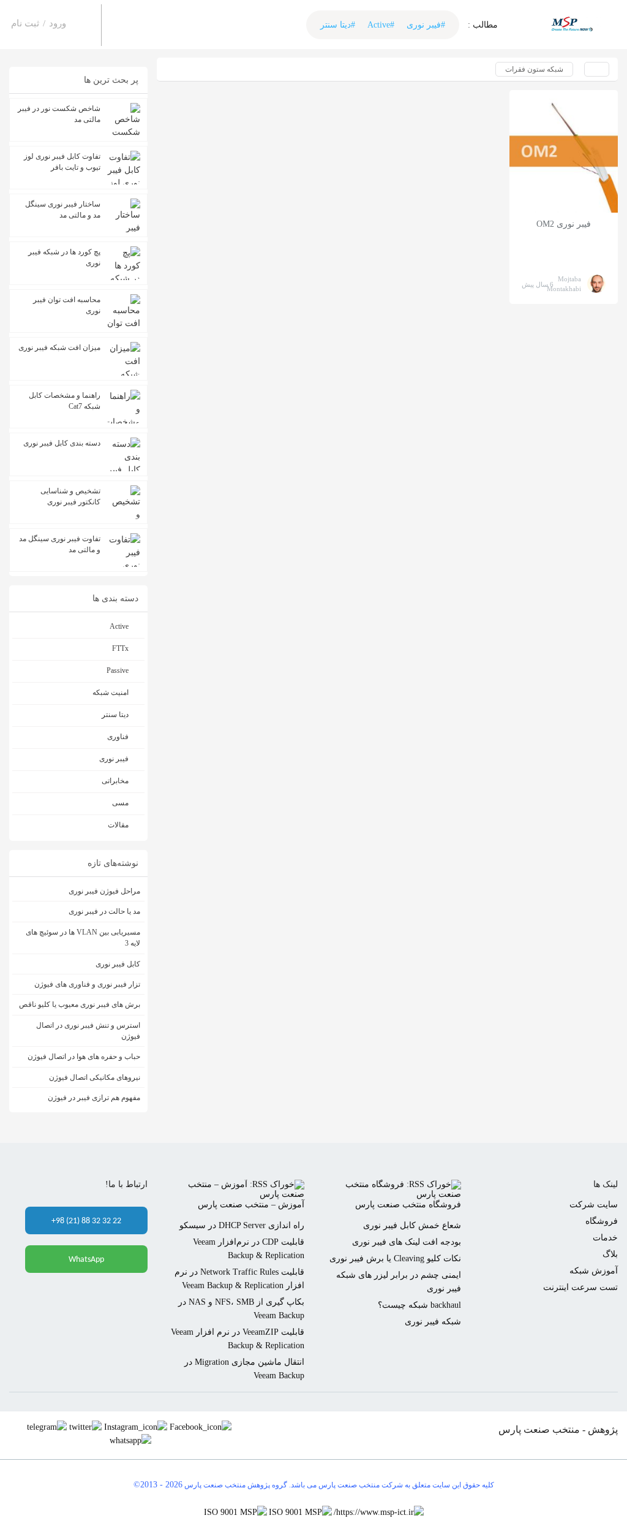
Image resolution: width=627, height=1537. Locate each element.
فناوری (118, 736)
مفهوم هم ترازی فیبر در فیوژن (94, 1097)
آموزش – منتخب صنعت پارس (251, 1204)
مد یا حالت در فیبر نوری (104, 911)
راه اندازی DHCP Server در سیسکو (241, 1225)
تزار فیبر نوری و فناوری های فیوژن (87, 984)
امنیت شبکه (110, 692)
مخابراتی (115, 780)
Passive (118, 670)
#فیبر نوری (426, 24)
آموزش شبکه (593, 1270)
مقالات (118, 825)
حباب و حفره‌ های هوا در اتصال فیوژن (84, 1056)
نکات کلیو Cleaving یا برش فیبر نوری (395, 1258)
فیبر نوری (114, 758)
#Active (380, 24)
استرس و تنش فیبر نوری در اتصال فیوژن (88, 1031)
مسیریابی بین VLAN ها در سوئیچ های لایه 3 (83, 937)
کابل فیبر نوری (118, 964)
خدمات (605, 1237)
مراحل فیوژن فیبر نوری (104, 891)
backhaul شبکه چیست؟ (419, 1305)
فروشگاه (601, 1221)
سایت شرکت (593, 1204)
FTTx (120, 648)
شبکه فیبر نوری (433, 1321)
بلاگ (610, 1254)
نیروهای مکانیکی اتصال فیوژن (94, 1077)
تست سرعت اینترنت (580, 1287)
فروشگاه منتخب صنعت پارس (408, 1204)
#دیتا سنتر (337, 24)
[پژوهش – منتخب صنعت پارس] (574, 24)
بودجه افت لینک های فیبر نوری (406, 1242)
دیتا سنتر (115, 714)
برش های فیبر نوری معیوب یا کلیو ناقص (79, 1004)
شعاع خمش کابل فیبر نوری (412, 1225)
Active (119, 626)
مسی (120, 803)
